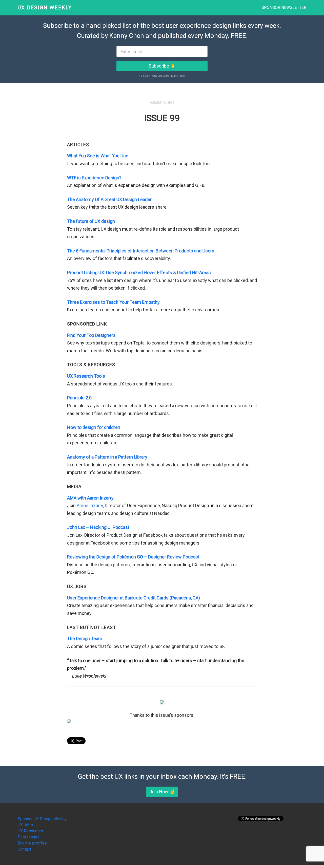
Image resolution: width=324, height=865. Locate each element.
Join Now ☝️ (162, 791)
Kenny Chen (126, 35)
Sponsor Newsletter (283, 7)
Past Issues (28, 837)
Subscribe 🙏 (162, 66)
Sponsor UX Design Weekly (42, 818)
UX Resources (30, 831)
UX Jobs (25, 825)
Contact (24, 849)
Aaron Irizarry (90, 505)
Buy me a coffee (32, 843)
